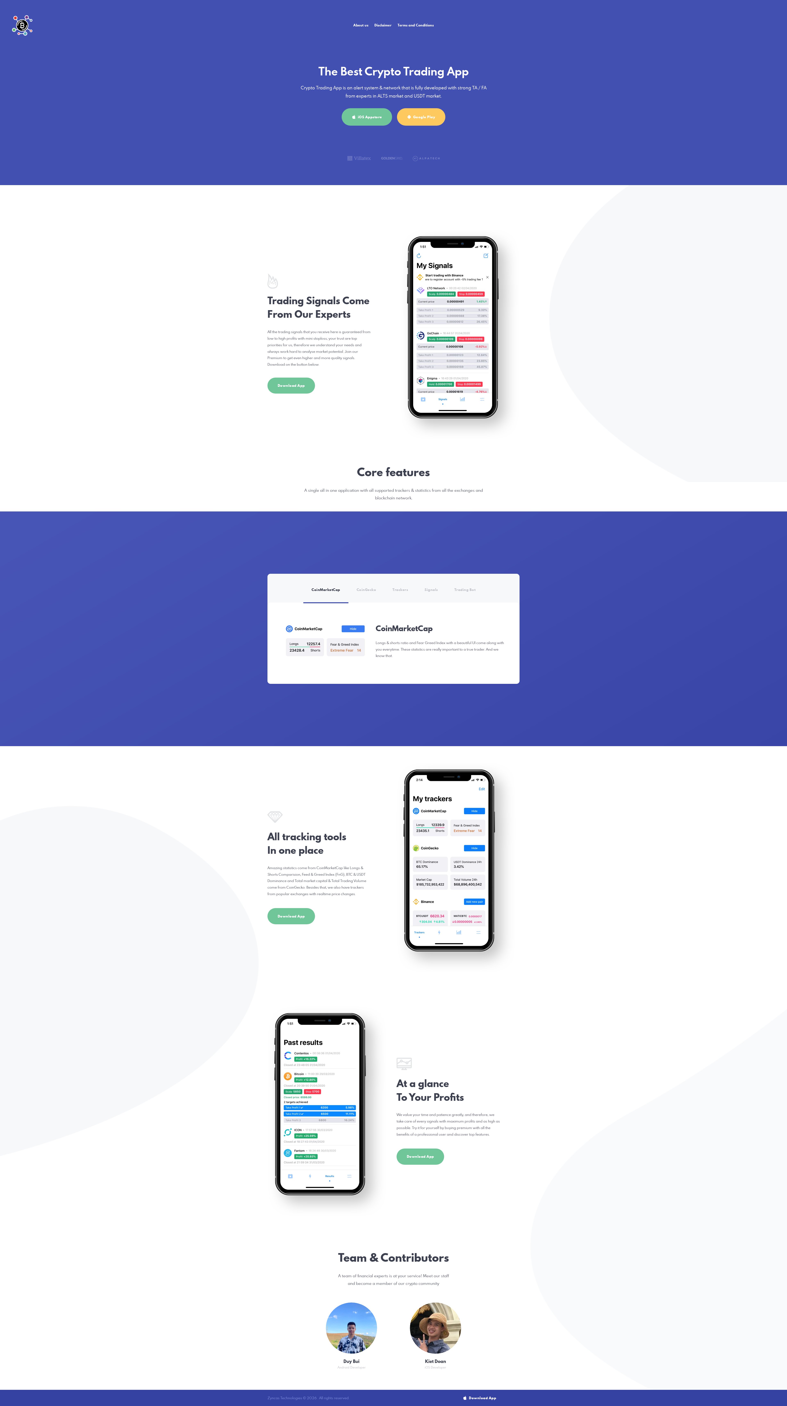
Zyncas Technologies (284, 1398)
